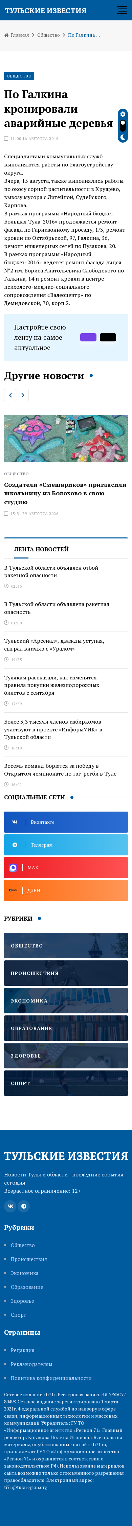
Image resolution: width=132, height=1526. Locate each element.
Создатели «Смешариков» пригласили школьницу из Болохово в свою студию (65, 492)
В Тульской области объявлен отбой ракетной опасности (51, 571)
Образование (27, 1287)
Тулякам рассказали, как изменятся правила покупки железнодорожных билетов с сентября (51, 685)
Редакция (23, 1350)
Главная (19, 35)
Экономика (25, 1273)
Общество (48, 35)
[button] (10, 395)
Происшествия (29, 1259)
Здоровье (22, 1300)
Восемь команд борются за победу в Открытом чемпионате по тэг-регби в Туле (60, 769)
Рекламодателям (31, 1364)
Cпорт (18, 1314)
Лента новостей (41, 549)
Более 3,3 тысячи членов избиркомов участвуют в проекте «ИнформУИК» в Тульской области (53, 729)
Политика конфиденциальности (51, 1378)
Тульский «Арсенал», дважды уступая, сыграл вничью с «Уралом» (54, 644)
